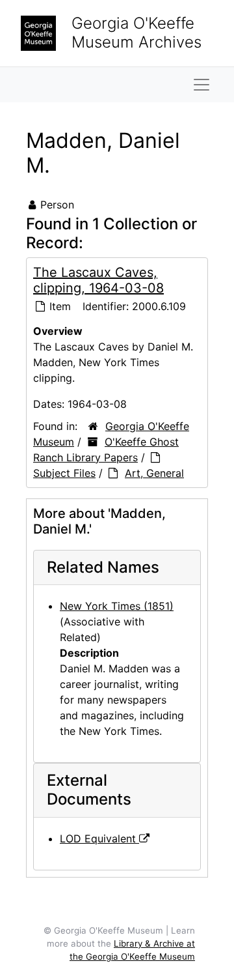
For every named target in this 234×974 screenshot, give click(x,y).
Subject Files (64, 473)
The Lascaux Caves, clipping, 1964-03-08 (98, 280)
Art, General (154, 473)
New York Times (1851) (117, 605)
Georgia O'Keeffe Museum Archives (137, 32)
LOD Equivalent (99, 838)
